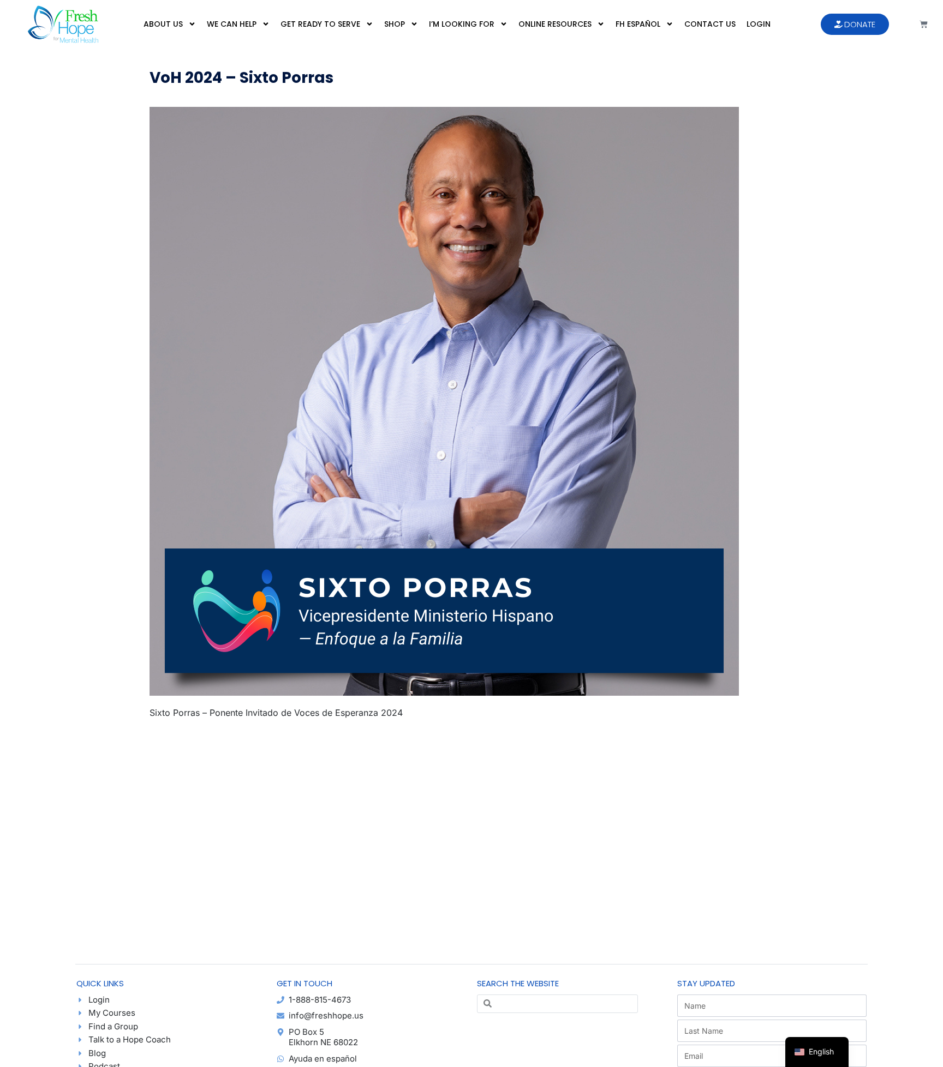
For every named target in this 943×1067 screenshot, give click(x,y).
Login (759, 24)
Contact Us (710, 24)
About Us (163, 24)
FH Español (638, 24)
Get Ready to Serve (320, 24)
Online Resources (555, 24)
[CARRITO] (923, 24)
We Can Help (231, 24)
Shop (394, 24)
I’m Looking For (461, 24)
